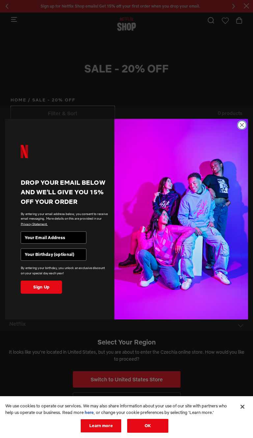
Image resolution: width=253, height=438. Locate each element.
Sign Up (41, 286)
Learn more (100, 425)
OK (148, 425)
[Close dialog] (242, 125)
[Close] (242, 406)
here (89, 412)
